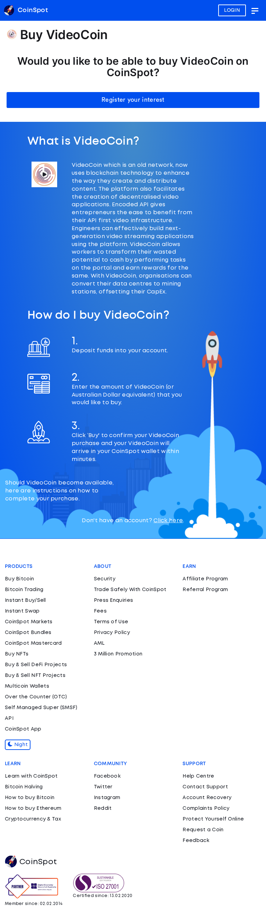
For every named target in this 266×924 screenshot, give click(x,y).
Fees (100, 611)
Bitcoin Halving (24, 787)
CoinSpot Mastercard (33, 643)
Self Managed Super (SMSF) (41, 708)
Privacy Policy (112, 633)
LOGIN (232, 10)
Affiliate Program (205, 579)
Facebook (107, 776)
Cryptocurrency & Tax (33, 819)
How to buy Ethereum (33, 808)
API (9, 718)
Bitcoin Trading (24, 590)
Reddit (103, 808)
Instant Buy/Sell (25, 600)
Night (20, 745)
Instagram (107, 798)
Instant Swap (22, 611)
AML (99, 643)
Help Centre (198, 776)
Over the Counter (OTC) (36, 697)
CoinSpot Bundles (28, 633)
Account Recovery (207, 798)
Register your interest (133, 100)
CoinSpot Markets (29, 622)
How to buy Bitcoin (29, 798)
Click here (168, 520)
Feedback (196, 841)
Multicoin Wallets (27, 686)
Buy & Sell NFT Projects (35, 675)
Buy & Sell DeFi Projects (36, 665)
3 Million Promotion (118, 654)
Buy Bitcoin (19, 579)
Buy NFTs (16, 654)
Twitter (103, 787)
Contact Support (205, 787)
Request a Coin (203, 830)
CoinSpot (38, 862)
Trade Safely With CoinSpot (130, 590)
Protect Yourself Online (213, 819)
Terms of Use (111, 622)
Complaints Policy (206, 808)
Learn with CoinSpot (31, 776)
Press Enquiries (113, 600)
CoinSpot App (23, 729)
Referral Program (205, 590)
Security (104, 579)
